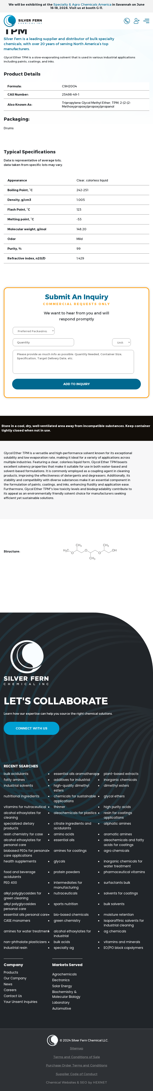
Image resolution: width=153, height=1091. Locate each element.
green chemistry (67, 920)
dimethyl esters (116, 785)
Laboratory (61, 1002)
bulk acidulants (16, 774)
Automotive (61, 1008)
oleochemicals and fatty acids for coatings (124, 842)
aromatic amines (118, 834)
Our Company (15, 978)
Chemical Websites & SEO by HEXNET (76, 1082)
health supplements (20, 861)
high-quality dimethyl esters (71, 788)
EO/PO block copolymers (123, 947)
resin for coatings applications (118, 815)
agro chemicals (116, 850)
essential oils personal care (26, 914)
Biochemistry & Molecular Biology (66, 994)
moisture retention (119, 914)
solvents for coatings (121, 893)
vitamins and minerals (122, 942)
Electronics (61, 980)
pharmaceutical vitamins (124, 872)
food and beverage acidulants (19, 874)
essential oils (64, 840)
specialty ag (64, 947)
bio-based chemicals (71, 914)
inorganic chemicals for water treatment (123, 863)
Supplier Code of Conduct (76, 1074)
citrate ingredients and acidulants (72, 826)
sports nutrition (66, 904)
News (8, 984)
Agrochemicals (64, 974)
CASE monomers (17, 920)
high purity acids (117, 807)
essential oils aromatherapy (76, 774)
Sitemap (76, 1048)
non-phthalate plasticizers (25, 942)
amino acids (64, 834)
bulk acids (62, 942)
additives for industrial (72, 780)
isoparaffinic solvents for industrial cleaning (124, 923)
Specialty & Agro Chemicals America (82, 4)
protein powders (67, 872)
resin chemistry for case (23, 834)
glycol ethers (114, 796)
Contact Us (13, 996)
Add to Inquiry (76, 384)
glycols (59, 861)
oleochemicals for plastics (75, 813)
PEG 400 (10, 882)
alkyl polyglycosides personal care (20, 906)
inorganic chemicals (120, 780)
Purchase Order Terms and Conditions (76, 1065)
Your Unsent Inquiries (20, 1002)
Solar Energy (62, 986)
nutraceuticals (65, 893)
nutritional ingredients (21, 796)
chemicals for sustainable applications (75, 798)
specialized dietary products (19, 826)
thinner (59, 807)
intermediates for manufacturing (68, 885)
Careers (10, 990)
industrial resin (15, 947)
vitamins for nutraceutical (25, 807)
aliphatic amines (117, 823)
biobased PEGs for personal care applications (26, 853)
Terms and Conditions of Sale (76, 1057)
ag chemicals (115, 931)
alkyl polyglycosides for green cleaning (22, 895)
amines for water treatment (26, 931)
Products (11, 972)
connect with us (31, 728)
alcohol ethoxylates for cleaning (22, 815)
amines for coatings (70, 850)
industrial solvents (18, 785)
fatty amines (14, 780)
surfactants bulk (117, 882)
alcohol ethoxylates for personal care (22, 842)
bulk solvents (114, 904)
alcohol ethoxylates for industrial (72, 933)
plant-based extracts (121, 774)
